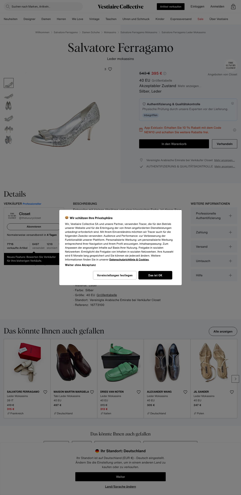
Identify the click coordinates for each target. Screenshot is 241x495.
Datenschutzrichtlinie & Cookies (129, 260)
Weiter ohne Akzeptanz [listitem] (80, 265)
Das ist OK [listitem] (155, 275)
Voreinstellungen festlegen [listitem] (115, 275)
